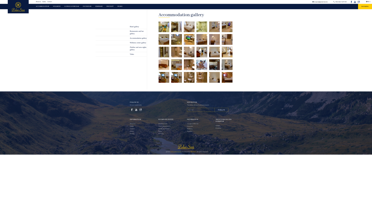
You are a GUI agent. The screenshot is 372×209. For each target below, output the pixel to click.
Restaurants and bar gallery (137, 32)
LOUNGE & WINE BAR (71, 6)
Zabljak (218, 125)
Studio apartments (164, 128)
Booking (365, 6)
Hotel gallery (134, 27)
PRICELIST (110, 6)
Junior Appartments (164, 126)
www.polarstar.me (175, 151)
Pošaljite (221, 110)
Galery (44, 1)
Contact (49, 1)
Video (132, 54)
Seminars (99, 6)
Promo (132, 131)
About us (38, 1)
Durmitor (218, 128)
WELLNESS (56, 6)
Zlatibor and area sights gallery (138, 48)
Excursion (190, 126)
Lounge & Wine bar (192, 123)
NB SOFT (193, 151)
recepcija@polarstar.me (321, 2)
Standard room (162, 123)
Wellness (190, 128)
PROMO (120, 6)
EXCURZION (87, 6)
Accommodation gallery (138, 38)
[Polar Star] (18, 6)
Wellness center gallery (138, 43)
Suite (160, 131)
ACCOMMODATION (42, 6)
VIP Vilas (161, 133)
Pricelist (132, 133)
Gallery (132, 126)
